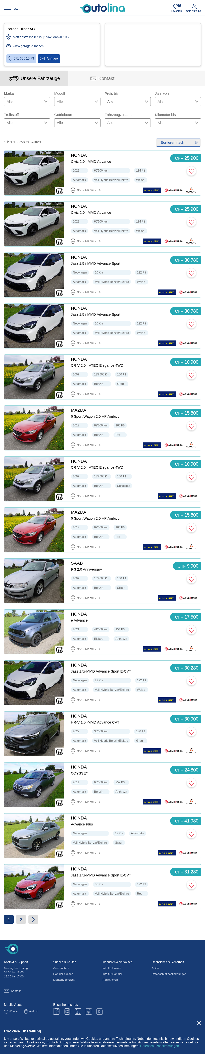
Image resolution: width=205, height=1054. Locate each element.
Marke (9, 94)
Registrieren (110, 979)
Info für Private (111, 968)
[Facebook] (56, 1011)
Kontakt (16, 990)
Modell (59, 94)
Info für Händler (112, 973)
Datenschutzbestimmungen (159, 1046)
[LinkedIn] (78, 1011)
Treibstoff (11, 115)
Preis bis (112, 94)
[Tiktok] (89, 1011)
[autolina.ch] (102, 8)
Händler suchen (63, 973)
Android (33, 1011)
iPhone (13, 1011)
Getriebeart (63, 115)
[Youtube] (67, 1011)
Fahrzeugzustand (119, 115)
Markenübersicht (63, 979)
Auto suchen (61, 968)
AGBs (155, 968)
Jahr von (162, 94)
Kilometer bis (165, 115)
